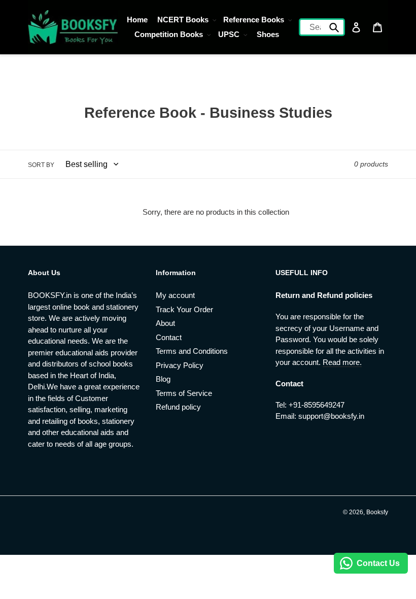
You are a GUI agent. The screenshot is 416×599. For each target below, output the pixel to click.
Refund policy (178, 407)
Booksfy (377, 512)
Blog (163, 379)
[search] (322, 27)
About (165, 323)
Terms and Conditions (192, 351)
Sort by (41, 165)
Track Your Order (184, 309)
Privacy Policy (179, 365)
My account (175, 295)
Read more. (342, 362)
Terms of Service (184, 393)
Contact (169, 337)
